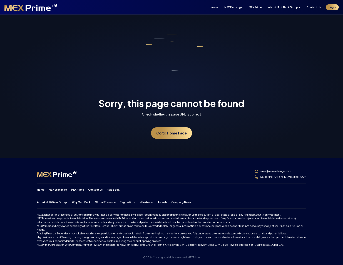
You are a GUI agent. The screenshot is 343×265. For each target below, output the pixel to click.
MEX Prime (77, 189)
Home (40, 189)
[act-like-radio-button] (285, 7)
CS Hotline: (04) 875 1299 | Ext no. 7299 (283, 176)
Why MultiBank (81, 202)
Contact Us (95, 189)
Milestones (146, 202)
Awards (162, 202)
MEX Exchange (58, 189)
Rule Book (113, 189)
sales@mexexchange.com (275, 171)
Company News (181, 202)
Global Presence (105, 202)
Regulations (127, 202)
